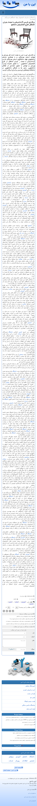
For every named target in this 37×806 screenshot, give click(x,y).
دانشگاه (7, 100)
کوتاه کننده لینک (30, 709)
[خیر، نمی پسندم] (8, 607)
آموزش (22, 188)
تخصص (32, 214)
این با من (30, 4)
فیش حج (32, 697)
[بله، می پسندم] (16, 607)
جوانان (31, 259)
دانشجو (16, 113)
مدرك (32, 190)
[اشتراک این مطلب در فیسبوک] (10, 611)
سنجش (21, 354)
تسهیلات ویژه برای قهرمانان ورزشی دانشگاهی (25, 616)
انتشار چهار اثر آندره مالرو (29, 725)
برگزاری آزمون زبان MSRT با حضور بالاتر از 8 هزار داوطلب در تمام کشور (20, 720)
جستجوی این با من (32, 793)
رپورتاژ (17, 761)
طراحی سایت (31, 693)
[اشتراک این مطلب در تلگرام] (13, 611)
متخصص (26, 457)
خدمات (9, 151)
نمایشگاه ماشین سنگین (28, 705)
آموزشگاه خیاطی (30, 686)
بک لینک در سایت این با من (30, 797)
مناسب (10, 289)
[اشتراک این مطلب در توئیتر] (7, 611)
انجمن (20, 332)
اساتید (16, 602)
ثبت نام (22, 233)
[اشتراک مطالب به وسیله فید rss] (4, 611)
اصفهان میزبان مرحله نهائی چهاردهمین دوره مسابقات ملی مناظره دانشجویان (20, 624)
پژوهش (11, 756)
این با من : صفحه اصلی (10, 770)
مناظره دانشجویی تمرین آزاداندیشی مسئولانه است (24, 738)
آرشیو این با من (32, 801)
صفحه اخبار (18, 767)
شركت (20, 334)
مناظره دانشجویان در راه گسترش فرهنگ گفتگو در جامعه (23, 733)
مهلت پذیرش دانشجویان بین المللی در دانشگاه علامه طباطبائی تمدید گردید (20, 717)
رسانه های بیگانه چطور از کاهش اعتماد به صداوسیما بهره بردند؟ (22, 619)
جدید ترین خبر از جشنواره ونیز (28, 722)
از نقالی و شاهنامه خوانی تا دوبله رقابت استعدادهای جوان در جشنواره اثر (20, 621)
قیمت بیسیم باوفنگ (29, 701)
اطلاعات (24, 761)
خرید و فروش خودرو (29, 690)
